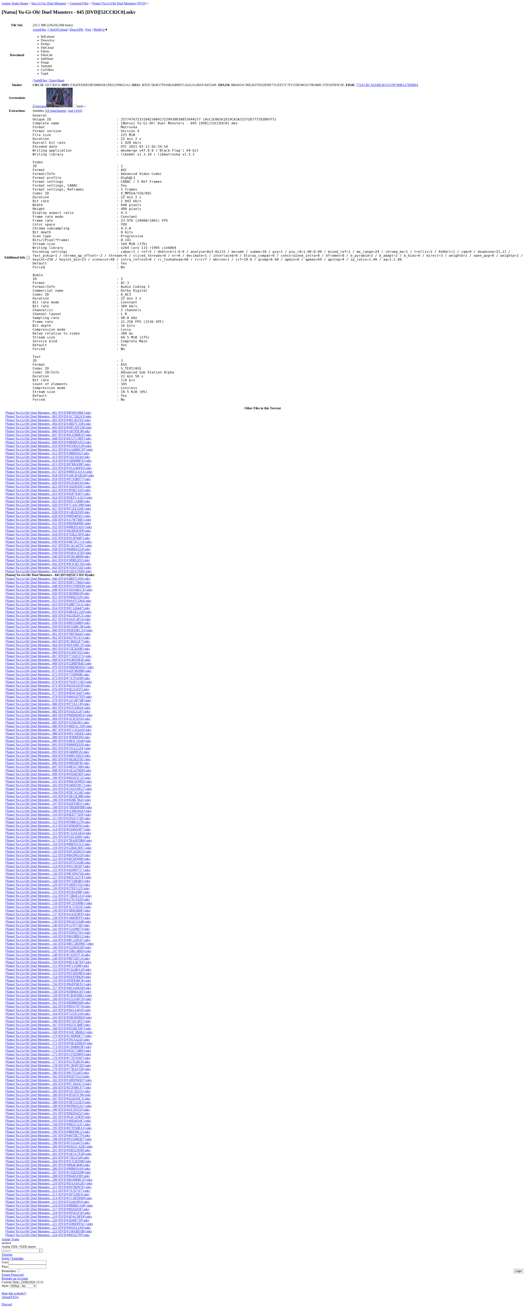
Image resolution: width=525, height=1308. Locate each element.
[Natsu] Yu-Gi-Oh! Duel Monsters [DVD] (119, 3)
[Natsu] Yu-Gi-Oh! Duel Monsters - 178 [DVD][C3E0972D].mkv (48, 1065)
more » (81, 106)
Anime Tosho (10, 1239)
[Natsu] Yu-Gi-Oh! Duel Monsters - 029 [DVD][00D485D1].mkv (48, 516)
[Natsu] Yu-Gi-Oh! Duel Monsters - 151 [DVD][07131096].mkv (47, 966)
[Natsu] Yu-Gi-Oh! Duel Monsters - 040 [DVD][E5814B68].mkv (47, 556)
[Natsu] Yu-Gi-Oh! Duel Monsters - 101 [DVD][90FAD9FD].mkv (48, 781)
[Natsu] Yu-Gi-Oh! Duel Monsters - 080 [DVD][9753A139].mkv (47, 704)
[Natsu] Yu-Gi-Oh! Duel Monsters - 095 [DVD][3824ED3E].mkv (48, 759)
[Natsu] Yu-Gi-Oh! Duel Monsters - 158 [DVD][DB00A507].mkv (48, 991)
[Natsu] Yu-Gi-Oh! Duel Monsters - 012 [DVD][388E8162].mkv (47, 453)
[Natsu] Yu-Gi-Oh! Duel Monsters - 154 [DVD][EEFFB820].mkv (48, 977)
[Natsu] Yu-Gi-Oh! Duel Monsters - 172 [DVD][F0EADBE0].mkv (48, 1043)
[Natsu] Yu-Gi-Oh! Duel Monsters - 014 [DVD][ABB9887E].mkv (48, 460)
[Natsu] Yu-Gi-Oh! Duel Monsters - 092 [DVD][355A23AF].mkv (48, 748)
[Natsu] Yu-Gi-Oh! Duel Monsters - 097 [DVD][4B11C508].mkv (47, 766)
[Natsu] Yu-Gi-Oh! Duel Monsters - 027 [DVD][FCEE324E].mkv (48, 508)
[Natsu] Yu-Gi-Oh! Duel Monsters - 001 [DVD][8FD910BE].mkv (48, 412)
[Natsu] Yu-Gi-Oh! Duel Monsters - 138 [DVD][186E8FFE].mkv (47, 918)
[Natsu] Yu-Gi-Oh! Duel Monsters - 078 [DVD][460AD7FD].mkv (48, 696)
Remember (9, 1271)
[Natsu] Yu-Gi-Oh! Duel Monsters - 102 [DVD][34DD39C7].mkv (48, 785)
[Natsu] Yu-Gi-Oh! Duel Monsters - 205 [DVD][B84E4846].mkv (47, 1165)
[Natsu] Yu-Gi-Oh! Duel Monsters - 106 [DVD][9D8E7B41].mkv (48, 800)
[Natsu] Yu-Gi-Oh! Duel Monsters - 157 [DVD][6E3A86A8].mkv (48, 988)
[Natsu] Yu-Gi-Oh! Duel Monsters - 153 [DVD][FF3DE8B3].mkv (48, 973)
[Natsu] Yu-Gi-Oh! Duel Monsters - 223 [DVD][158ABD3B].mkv (48, 1231)
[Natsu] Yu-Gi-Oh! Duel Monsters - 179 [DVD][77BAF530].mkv (48, 1069)
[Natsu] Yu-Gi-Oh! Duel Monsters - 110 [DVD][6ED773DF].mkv (48, 814)
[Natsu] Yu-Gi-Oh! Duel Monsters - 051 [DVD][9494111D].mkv (47, 597)
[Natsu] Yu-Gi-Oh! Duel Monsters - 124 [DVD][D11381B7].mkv (47, 866)
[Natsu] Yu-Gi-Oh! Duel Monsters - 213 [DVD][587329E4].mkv (47, 1194)
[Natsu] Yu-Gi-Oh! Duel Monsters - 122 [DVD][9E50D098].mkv (47, 859)
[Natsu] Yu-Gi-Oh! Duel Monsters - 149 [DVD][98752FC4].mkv (47, 958)
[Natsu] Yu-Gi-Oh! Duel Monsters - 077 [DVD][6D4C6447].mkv (48, 693)
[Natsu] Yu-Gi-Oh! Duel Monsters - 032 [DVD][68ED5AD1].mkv (48, 527)
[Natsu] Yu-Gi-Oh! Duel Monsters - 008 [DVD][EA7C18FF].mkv (48, 438)
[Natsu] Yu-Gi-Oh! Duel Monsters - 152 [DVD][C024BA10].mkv (48, 969)
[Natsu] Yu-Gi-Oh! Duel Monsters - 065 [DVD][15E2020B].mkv (47, 648)
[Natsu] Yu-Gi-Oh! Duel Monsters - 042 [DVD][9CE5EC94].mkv (48, 564)
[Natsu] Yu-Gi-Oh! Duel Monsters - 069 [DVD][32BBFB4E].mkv (48, 663)
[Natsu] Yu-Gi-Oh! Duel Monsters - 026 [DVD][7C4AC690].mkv (48, 505)
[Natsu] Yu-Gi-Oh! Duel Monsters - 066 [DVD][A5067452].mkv (47, 652)
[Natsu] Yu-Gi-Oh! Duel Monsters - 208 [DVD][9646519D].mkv (47, 1176)
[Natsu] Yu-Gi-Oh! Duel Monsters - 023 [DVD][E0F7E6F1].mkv (47, 494)
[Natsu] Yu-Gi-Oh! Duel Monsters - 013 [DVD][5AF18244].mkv (47, 457)
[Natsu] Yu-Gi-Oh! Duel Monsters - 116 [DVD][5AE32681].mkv (47, 836)
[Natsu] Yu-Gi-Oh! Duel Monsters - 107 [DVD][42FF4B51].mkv (47, 803)
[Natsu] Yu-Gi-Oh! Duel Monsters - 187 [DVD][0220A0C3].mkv (48, 1098)
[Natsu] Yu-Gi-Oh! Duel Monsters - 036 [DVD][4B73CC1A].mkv (48, 541)
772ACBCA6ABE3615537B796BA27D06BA (387, 85)
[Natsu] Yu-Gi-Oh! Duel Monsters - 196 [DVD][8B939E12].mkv (47, 1131)
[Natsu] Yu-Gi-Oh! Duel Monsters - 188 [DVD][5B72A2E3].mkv (48, 1102)
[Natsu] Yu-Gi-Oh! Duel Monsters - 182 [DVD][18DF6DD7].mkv (48, 1080)
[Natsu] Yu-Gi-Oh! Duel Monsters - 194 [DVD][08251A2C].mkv (48, 1124)
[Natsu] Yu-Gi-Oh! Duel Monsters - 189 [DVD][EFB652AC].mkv (48, 1106)
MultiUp (99, 29)
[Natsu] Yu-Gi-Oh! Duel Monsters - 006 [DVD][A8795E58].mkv (47, 431)
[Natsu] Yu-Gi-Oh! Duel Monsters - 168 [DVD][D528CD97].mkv (48, 1028)
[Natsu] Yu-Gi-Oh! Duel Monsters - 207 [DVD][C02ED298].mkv (48, 1172)
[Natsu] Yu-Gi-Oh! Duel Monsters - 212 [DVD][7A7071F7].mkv (47, 1190)
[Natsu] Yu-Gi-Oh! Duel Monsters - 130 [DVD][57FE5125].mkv (47, 888)
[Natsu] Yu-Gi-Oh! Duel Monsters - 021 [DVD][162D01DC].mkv (48, 486)
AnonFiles (39, 29)
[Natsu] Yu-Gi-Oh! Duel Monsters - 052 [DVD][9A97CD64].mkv (48, 600)
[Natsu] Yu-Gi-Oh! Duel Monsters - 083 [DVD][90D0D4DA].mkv (48, 715)
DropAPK (76, 29)
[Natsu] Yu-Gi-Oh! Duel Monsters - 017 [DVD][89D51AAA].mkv (48, 471)
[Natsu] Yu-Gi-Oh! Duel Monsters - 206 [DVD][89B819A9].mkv (48, 1168)
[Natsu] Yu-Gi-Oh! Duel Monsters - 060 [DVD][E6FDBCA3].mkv (49, 630)
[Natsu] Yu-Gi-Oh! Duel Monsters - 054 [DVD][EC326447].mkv (47, 608)
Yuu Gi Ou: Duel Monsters (48, 3)
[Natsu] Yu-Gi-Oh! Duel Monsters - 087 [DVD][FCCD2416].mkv (48, 730)
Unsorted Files (79, 3)
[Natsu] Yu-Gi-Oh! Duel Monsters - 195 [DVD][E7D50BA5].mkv (48, 1128)
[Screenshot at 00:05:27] (59, 106)
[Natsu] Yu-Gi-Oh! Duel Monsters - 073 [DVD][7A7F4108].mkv (47, 678)
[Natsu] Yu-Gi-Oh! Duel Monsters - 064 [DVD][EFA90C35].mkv (48, 645)
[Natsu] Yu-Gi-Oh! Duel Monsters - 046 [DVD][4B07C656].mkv (47, 578)
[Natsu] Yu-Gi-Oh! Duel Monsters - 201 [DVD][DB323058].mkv (48, 1150)
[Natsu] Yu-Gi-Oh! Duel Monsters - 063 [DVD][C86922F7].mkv (47, 641)
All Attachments (55, 110)
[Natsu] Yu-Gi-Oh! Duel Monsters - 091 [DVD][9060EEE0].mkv (47, 744)
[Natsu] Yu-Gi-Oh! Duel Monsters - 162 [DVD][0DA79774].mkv (48, 1006)
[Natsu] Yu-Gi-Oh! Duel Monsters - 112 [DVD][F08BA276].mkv (48, 822)
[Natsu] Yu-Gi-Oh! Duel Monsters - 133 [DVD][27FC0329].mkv (47, 899)
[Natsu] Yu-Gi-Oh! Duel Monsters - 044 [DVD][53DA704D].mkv (48, 571)
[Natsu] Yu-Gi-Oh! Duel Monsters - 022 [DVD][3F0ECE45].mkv (48, 490)
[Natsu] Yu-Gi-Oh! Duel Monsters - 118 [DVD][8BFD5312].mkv (48, 844)
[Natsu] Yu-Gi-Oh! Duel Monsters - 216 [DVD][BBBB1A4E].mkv (49, 1205)
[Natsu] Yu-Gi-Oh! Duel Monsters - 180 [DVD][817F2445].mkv (47, 1072)
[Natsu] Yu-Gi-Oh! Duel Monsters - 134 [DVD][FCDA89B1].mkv (48, 903)
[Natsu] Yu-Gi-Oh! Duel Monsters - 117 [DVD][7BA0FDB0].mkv (48, 840)
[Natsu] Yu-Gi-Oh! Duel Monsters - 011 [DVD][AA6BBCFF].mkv (49, 449)
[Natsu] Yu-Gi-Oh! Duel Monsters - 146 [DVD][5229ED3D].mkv (48, 947)
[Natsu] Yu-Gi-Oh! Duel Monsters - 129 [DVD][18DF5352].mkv (47, 884)
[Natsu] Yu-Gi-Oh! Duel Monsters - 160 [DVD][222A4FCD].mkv (48, 999)
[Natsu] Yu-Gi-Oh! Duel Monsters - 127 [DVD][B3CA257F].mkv (48, 877)
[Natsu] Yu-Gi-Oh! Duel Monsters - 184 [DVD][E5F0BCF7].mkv (48, 1087)
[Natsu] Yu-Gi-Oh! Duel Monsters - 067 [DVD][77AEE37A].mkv (48, 656)
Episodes (17, 1258)
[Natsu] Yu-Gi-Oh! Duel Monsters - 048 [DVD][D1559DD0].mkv (48, 586)
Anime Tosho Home (15, 3)
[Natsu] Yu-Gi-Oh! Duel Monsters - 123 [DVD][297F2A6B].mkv (48, 862)
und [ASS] (75, 110)
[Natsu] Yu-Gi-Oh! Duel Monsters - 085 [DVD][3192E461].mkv (47, 722)
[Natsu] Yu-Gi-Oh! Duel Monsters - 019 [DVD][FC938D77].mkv (48, 479)
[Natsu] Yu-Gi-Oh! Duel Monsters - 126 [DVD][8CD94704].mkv (48, 873)
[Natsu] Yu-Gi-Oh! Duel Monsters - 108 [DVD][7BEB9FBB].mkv (48, 807)
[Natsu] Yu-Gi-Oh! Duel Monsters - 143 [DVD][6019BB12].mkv (47, 936)
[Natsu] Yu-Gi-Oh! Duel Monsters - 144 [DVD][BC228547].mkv (47, 940)
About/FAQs (10, 1297)
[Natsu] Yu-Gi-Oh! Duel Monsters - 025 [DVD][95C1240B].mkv (47, 501)
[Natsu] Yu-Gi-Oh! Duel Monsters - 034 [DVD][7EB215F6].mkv (47, 534)
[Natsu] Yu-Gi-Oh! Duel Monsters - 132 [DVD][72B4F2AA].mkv (48, 895)
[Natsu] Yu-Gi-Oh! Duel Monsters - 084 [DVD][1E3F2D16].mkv (48, 718)
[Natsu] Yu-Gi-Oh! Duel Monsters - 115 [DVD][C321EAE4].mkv (48, 833)
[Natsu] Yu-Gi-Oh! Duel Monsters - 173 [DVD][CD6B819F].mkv (48, 1047)
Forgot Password (13, 1274)
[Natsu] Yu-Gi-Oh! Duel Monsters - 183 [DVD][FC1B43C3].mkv (48, 1084)
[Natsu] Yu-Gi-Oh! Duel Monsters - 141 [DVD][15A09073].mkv (47, 929)
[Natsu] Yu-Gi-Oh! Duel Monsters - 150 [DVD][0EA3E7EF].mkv (48, 962)
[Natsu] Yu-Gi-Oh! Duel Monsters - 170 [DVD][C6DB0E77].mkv (48, 1036)
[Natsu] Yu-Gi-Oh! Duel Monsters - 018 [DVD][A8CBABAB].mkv (49, 475)
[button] (74, 106)
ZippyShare (56, 80)
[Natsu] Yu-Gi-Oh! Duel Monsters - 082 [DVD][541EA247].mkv (47, 711)
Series (5, 1258)
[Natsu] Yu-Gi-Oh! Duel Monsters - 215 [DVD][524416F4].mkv (47, 1202)
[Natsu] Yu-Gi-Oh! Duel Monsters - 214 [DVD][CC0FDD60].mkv (48, 1198)
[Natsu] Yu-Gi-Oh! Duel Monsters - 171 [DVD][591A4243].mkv (47, 1039)
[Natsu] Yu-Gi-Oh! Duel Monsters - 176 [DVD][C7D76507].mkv (48, 1058)
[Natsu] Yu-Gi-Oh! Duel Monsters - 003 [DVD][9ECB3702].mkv (48, 420)
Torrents (7, 1254)
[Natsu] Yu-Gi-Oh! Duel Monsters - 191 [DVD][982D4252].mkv (47, 1113)
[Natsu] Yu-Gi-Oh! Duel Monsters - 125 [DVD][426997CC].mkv (47, 870)
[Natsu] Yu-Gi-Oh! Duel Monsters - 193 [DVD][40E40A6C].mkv (48, 1120)
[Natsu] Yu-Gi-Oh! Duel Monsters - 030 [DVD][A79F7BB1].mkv (48, 519)
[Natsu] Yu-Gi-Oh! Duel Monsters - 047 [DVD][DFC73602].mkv (48, 582)
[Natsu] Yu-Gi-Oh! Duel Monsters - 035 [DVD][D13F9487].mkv (47, 538)
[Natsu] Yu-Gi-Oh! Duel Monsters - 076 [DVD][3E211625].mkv (47, 689)
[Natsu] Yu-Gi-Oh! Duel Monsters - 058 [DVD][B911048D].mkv (47, 623)
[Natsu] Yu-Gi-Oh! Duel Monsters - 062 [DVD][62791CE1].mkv (47, 637)
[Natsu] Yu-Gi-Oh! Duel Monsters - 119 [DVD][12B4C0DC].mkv (48, 848)
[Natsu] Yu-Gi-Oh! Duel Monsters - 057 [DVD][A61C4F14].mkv (48, 619)
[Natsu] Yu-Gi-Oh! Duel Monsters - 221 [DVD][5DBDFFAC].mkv (49, 1224)
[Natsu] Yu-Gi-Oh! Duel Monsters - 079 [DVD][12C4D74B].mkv (48, 700)
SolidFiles (40, 80)
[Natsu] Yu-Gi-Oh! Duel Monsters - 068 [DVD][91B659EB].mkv (48, 659)
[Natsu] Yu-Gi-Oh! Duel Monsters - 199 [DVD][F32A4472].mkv (47, 1143)
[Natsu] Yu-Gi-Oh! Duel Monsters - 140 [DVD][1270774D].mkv (47, 925)
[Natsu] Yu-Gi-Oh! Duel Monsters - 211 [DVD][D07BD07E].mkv (48, 1187)
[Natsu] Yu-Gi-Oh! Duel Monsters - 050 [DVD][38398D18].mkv (47, 593)
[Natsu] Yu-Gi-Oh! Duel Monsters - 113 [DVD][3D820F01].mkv (47, 825)
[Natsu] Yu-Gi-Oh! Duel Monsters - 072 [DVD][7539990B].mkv (47, 674)
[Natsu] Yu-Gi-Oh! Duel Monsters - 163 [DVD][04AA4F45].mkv (48, 1010)
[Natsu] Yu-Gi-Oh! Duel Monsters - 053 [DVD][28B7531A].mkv (48, 604)
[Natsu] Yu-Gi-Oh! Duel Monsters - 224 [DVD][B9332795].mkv (47, 1235)
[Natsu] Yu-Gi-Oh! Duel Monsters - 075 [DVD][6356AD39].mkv (48, 685)
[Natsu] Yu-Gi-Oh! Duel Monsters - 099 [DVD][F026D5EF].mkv (48, 774)
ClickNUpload (57, 29)
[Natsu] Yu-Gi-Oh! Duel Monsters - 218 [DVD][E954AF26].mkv (48, 1213)
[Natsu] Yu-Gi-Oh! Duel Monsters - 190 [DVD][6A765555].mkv (47, 1109)
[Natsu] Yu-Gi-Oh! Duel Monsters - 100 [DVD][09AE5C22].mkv (48, 777)
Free (88, 29)
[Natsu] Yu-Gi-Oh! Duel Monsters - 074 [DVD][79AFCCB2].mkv (48, 682)
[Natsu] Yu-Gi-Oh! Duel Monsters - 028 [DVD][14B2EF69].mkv (47, 512)
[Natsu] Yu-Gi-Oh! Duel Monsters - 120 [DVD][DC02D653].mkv (48, 851)
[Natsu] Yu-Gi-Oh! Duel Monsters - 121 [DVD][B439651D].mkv (48, 855)
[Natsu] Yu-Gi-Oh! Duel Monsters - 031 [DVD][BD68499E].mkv (48, 523)
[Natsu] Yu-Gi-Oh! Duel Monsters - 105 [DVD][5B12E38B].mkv (48, 796)
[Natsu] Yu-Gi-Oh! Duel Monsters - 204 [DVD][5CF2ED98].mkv (48, 1161)
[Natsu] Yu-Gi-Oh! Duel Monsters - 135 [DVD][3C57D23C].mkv (48, 907)
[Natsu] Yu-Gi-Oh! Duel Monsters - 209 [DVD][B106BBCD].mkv (48, 1179)
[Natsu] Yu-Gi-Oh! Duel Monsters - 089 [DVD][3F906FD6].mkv (47, 737)
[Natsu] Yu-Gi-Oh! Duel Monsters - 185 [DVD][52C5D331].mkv (48, 1091)
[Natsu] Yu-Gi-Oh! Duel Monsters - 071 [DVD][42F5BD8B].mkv (48, 671)
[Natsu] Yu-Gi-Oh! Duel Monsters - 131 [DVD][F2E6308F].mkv (47, 892)
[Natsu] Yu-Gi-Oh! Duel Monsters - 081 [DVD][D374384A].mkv (48, 707)
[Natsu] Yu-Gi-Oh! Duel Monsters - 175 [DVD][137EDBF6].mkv (48, 1054)
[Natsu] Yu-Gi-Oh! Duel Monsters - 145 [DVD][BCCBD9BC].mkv (49, 943)
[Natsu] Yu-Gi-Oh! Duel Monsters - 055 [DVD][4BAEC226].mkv (48, 612)
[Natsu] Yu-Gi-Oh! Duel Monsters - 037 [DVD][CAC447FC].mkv (48, 545)
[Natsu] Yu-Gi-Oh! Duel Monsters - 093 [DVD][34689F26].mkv (47, 752)
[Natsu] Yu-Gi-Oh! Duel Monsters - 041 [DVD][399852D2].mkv (47, 560)
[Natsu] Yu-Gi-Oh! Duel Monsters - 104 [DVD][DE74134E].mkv (48, 792)
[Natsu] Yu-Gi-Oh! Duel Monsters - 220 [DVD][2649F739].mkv (47, 1220)
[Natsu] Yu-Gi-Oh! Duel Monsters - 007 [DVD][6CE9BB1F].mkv (48, 435)
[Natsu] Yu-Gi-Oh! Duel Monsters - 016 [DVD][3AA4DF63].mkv (48, 468)
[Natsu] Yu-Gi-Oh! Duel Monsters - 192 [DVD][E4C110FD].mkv (48, 1117)
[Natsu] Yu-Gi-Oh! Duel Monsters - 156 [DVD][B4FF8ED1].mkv (48, 984)
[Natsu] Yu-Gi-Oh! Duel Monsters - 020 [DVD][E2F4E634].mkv (47, 482)
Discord (7, 1304)
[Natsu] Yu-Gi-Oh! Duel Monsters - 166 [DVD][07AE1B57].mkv (48, 1021)
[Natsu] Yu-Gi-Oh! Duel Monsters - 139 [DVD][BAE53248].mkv (48, 921)
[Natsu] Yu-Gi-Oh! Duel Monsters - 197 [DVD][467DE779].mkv (47, 1135)
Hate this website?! (14, 1293)
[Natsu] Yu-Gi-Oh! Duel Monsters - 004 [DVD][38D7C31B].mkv (48, 423)
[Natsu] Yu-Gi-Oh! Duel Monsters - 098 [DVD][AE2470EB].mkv (48, 770)
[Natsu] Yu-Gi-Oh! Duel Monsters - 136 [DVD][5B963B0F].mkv (48, 910)
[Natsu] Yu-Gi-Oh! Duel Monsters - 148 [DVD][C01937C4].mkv (47, 954)
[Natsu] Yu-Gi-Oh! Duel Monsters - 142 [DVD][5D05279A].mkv (48, 932)
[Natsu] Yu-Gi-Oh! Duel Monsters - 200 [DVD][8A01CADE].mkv (49, 1146)
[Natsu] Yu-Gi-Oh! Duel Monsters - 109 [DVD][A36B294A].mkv (48, 811)
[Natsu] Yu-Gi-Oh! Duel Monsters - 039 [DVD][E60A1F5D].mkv (48, 553)
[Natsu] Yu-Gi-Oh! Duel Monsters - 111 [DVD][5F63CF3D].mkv (48, 818)
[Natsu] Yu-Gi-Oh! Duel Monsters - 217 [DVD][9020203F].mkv (47, 1209)
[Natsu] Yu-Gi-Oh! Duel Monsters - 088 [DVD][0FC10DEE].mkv (48, 733)
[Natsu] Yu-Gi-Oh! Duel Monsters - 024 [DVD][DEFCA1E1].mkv (48, 497)
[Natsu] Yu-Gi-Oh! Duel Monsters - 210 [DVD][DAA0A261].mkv (48, 1183)
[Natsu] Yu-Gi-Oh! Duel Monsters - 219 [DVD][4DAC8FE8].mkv (48, 1216)
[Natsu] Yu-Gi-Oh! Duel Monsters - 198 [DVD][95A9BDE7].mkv (48, 1139)
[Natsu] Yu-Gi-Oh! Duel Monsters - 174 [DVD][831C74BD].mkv (48, 1050)
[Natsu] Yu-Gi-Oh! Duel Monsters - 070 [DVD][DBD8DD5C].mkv (49, 667)
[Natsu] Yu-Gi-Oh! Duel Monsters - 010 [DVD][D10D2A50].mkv (48, 446)
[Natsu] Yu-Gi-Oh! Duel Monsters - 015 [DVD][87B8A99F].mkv (48, 464)
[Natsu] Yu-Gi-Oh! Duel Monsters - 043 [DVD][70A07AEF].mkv (48, 567)
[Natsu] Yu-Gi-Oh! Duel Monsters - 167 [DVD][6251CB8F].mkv (48, 1025)
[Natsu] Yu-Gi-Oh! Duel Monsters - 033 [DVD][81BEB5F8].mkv (48, 530)
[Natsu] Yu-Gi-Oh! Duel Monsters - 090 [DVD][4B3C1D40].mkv (48, 741)
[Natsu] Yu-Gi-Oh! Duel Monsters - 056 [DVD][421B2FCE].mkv (48, 615)
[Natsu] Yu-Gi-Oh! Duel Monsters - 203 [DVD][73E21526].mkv (47, 1157)
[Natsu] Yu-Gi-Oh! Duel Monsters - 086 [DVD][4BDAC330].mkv (48, 726)
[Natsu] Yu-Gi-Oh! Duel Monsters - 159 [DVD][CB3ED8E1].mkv (48, 995)
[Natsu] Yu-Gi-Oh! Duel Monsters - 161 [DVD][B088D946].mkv (48, 1002)
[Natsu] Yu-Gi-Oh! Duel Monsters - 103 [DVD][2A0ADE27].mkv (48, 789)
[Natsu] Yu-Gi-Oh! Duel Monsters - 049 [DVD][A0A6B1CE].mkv (48, 589)
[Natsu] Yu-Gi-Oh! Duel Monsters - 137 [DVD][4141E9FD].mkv (48, 914)
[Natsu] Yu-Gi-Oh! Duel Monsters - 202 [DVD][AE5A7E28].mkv (48, 1154)
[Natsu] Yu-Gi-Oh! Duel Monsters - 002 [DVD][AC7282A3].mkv (48, 416)
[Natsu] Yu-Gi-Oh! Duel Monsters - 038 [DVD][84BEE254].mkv (48, 549)
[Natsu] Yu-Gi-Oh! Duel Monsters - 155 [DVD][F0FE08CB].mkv (48, 980)
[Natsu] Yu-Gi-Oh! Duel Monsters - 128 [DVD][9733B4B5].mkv (47, 881)
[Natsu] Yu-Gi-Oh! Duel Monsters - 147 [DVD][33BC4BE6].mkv (48, 951)
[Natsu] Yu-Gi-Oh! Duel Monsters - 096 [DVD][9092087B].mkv (47, 763)
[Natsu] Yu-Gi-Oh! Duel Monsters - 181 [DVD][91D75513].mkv (47, 1076)
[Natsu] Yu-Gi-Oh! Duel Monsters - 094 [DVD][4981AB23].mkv (48, 755)
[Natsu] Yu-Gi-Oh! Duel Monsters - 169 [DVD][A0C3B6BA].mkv (49, 1032)
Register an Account (15, 1278)
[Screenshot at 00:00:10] (39, 106)
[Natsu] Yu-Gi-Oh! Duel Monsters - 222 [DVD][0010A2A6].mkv (48, 1227)
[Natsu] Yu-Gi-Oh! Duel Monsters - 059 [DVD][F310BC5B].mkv (48, 626)
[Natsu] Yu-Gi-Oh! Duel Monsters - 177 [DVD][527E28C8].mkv (47, 1061)
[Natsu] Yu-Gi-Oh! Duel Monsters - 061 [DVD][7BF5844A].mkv (48, 634)
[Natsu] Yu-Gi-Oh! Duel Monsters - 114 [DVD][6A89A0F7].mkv (48, 829)
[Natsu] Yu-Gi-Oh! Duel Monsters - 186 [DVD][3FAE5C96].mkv (48, 1095)
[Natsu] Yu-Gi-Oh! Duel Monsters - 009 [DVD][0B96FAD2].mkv (48, 442)
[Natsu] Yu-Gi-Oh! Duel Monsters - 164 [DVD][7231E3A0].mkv (47, 1013)
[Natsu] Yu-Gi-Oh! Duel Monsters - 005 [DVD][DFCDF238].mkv (48, 427)
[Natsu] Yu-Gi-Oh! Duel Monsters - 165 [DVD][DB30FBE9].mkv (48, 1017)
